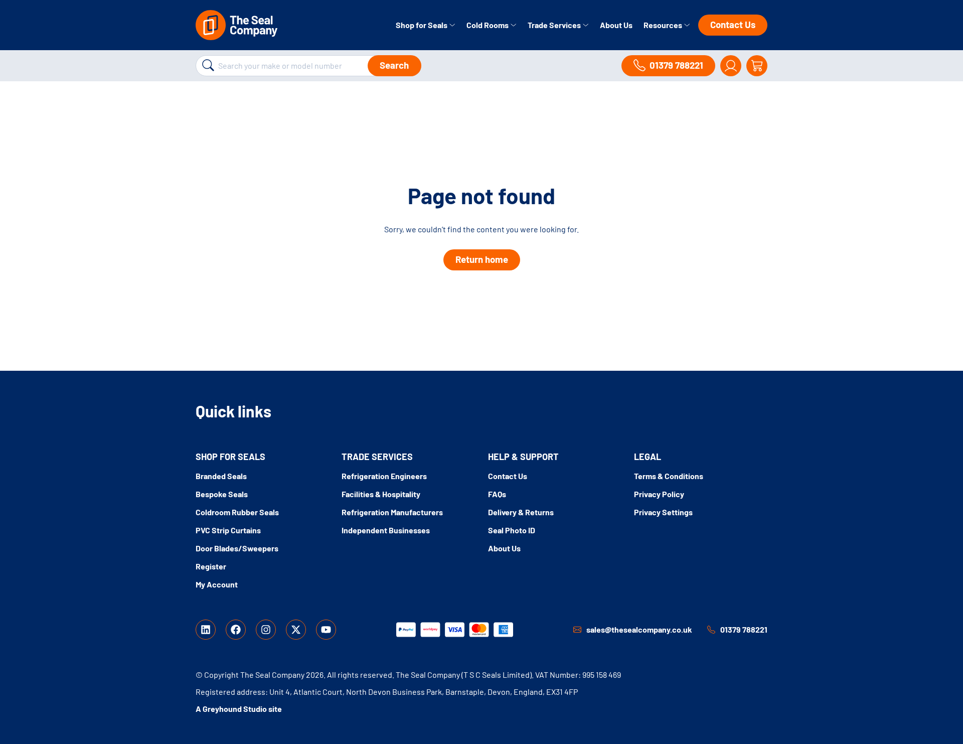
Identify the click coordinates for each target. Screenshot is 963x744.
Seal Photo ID (511, 530)
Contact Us (732, 24)
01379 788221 (743, 629)
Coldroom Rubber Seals (237, 512)
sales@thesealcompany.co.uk (639, 629)
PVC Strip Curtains (228, 530)
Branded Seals (221, 476)
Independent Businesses (386, 530)
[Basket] (756, 65)
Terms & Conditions (668, 476)
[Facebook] (236, 630)
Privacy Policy (659, 494)
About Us (616, 25)
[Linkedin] (206, 630)
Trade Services (555, 25)
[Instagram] (266, 630)
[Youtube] (326, 630)
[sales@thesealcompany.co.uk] (577, 630)
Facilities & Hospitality (381, 494)
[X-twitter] (296, 630)
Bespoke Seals (222, 494)
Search (394, 65)
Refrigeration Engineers (384, 476)
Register (211, 566)
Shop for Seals (422, 25)
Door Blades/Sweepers (237, 548)
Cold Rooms (488, 25)
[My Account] (730, 65)
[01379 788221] (711, 630)
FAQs (497, 494)
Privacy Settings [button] (663, 512)
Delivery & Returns (521, 512)
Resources (664, 25)
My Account (217, 584)
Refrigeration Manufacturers (392, 512)
